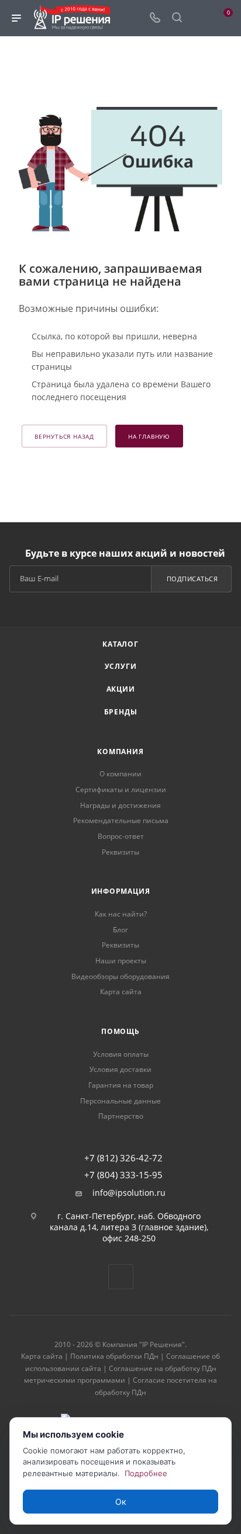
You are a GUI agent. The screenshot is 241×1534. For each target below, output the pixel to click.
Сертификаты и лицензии (120, 789)
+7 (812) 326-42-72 (123, 1158)
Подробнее (146, 1473)
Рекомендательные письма (120, 820)
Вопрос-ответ (121, 836)
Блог (120, 930)
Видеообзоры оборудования (120, 976)
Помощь (120, 1031)
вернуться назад (64, 436)
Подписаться (192, 578)
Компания (120, 751)
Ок (120, 1502)
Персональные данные (120, 1101)
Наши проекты (120, 961)
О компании (120, 774)
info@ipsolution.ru (129, 1193)
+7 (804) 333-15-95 (123, 1175)
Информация (120, 891)
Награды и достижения (120, 805)
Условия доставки (120, 1069)
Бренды (120, 712)
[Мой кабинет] (199, 18)
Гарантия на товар (120, 1085)
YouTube (120, 1276)
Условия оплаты (121, 1054)
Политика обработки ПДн (114, 1356)
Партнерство (120, 1116)
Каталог (120, 644)
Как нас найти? (121, 914)
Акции (120, 689)
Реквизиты (120, 852)
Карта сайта (121, 992)
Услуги (121, 666)
